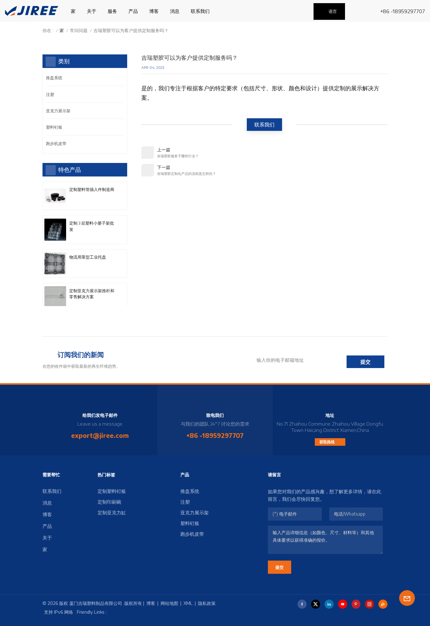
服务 (112, 11)
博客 (154, 11)
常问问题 (79, 30)
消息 (174, 11)
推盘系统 (54, 77)
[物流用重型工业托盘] (55, 263)
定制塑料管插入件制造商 (91, 189)
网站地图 (169, 603)
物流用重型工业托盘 (87, 257)
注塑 (50, 94)
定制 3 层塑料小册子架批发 (91, 226)
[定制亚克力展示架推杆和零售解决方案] (55, 297)
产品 (133, 11)
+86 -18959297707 (402, 11)
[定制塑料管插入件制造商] (55, 196)
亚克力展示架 (58, 110)
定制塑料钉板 (112, 491)
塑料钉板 (54, 127)
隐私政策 (207, 603)
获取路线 (328, 441)
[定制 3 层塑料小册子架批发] (55, 229)
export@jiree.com (100, 435)
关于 (91, 11)
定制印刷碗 (109, 502)
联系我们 (200, 11)
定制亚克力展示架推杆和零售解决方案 (91, 293)
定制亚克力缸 (112, 512)
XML (188, 603)
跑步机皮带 (56, 143)
